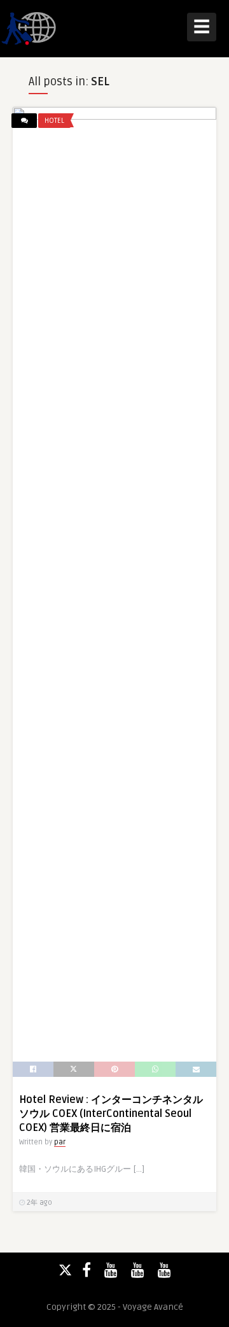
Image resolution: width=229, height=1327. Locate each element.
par (60, 1142)
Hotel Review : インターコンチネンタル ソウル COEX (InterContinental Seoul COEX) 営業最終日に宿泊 (111, 1113)
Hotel (54, 120)
